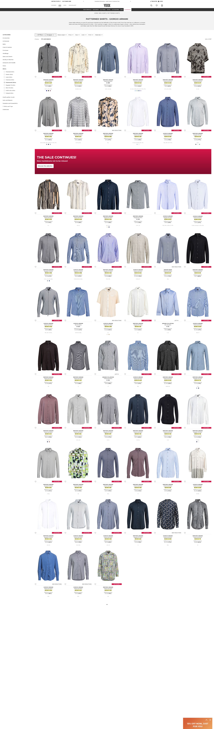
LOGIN (160, 2)
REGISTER (154, 1)
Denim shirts (9, 74)
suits (105, 24)
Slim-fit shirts (9, 87)
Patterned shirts (11, 82)
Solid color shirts (10, 90)
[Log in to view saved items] (156, 5)
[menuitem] (53, 5)
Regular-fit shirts (10, 85)
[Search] (151, 5)
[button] (18, 38)
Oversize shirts (10, 79)
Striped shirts (9, 93)
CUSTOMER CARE (66, 1)
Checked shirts (10, 71)
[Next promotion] (130, 1)
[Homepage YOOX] (107, 5)
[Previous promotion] (83, 1)
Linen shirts (9, 77)
